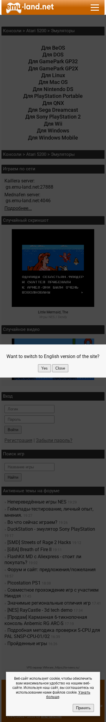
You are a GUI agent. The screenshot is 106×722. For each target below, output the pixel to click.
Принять (83, 708)
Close (60, 368)
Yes (44, 368)
